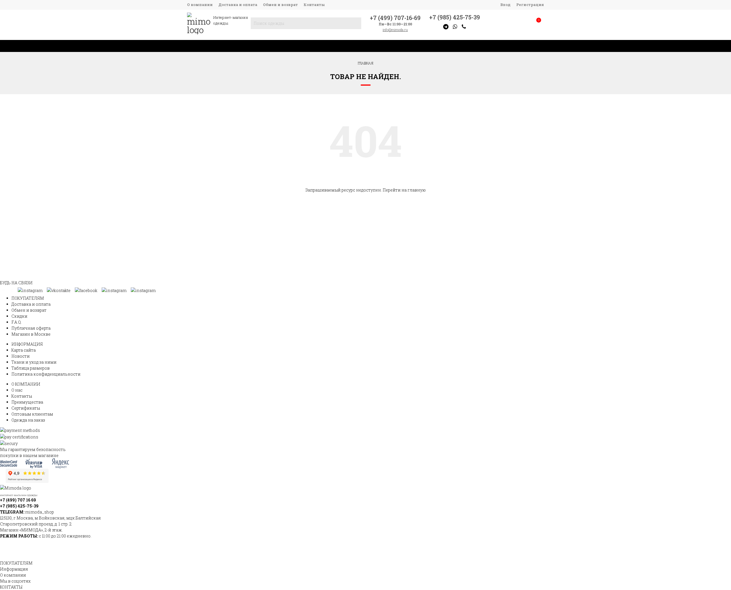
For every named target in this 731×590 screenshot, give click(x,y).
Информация (14, 569)
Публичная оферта (31, 328)
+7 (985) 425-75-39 (454, 17)
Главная (365, 63)
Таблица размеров (30, 368)
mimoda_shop (39, 512)
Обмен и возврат (280, 4)
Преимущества (27, 402)
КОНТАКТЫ (11, 587)
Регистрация (530, 4)
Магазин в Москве (31, 334)
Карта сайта (23, 350)
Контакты (314, 4)
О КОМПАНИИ (25, 384)
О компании (200, 4)
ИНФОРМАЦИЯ (27, 344)
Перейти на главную (404, 190)
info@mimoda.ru (395, 29)
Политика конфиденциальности (46, 374)
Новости (20, 356)
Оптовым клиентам (32, 414)
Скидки (19, 316)
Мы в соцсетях (15, 581)
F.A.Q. (16, 322)
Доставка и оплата (237, 4)
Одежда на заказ (28, 420)
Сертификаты (25, 408)
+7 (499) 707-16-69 (395, 17)
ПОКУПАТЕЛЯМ (27, 298)
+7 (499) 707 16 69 (18, 500)
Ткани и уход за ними (34, 362)
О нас (17, 390)
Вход (505, 4)
